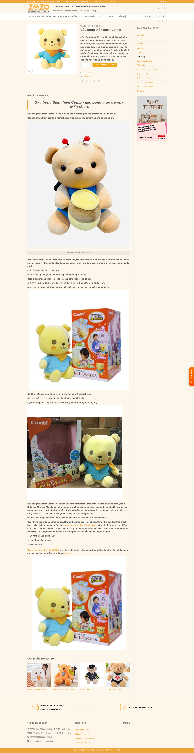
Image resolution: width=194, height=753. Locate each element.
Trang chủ (33, 16)
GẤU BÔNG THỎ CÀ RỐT (36, 689)
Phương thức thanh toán (85, 743)
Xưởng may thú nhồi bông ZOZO (43, 550)
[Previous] (27, 679)
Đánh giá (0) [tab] (42, 95)
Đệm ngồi (141, 52)
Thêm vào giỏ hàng (105, 65)
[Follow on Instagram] (161, 1)
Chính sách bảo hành (83, 734)
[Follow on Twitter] (163, 1)
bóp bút (140, 44)
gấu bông (87, 76)
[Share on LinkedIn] (98, 81)
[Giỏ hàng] (164, 8)
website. (67, 553)
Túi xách (140, 91)
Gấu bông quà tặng (144, 61)
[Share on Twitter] (86, 81)
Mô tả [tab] (30, 95)
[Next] (130, 679)
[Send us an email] (165, 1)
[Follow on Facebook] (159, 1)
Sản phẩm (63, 16)
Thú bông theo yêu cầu (146, 83)
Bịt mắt (139, 39)
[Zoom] (30, 71)
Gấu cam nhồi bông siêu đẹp (64, 689)
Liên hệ (122, 16)
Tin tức (102, 16)
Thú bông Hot (142, 74)
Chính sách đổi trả (82, 730)
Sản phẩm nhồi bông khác (147, 70)
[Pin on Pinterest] (94, 81)
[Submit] (164, 16)
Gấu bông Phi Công (87, 689)
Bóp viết (140, 48)
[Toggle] (166, 69)
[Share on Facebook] (82, 81)
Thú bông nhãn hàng (145, 78)
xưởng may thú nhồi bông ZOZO (79, 525)
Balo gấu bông (143, 35)
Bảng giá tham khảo (84, 16)
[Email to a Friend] (90, 81)
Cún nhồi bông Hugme (114, 689)
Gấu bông (141, 57)
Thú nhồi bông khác (145, 87)
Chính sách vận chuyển (84, 738)
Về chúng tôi (48, 16)
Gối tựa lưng (142, 65)
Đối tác (112, 16)
